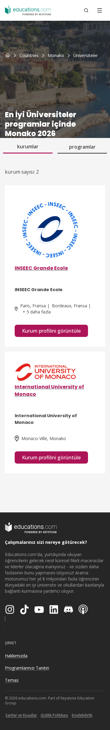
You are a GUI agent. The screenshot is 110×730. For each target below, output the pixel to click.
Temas (12, 680)
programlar (82, 146)
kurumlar (27, 146)
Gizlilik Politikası (54, 715)
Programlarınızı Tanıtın (27, 668)
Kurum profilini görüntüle (51, 330)
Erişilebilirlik (82, 715)
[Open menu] (99, 10)
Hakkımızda (16, 656)
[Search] (86, 10)
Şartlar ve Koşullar (21, 715)
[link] (85, 55)
